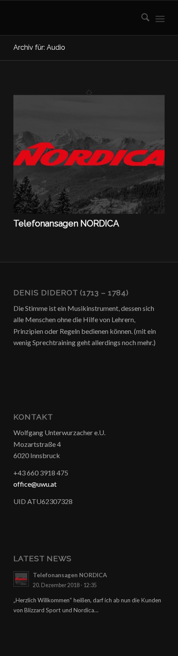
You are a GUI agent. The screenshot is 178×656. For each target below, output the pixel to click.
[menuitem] (141, 17)
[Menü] (160, 17)
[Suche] (141, 17)
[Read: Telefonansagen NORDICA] (21, 579)
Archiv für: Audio (39, 47)
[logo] (73, 17)
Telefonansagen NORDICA (66, 223)
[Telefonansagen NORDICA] (89, 213)
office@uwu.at (35, 484)
